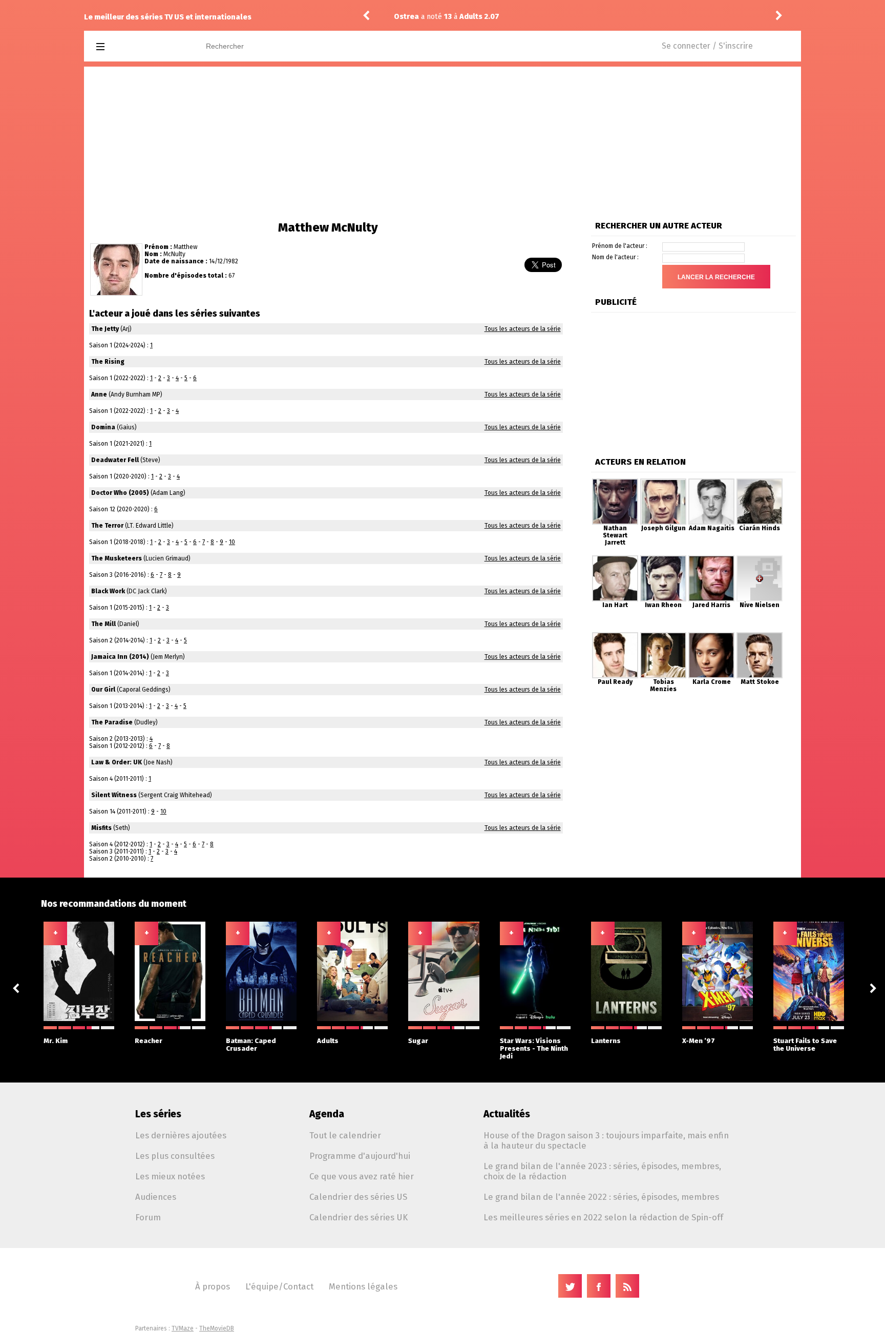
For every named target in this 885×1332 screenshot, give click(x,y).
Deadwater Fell (115, 460)
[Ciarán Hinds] (759, 482)
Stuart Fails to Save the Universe (805, 1044)
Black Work (108, 591)
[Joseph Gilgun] (663, 482)
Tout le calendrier (345, 1135)
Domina (103, 427)
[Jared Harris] (711, 559)
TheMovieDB (216, 1328)
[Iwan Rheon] (663, 559)
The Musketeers (116, 558)
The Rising (107, 361)
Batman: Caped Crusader (251, 1044)
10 (232, 542)
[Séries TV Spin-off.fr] (141, 46)
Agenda (326, 1114)
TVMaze (183, 1328)
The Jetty (105, 328)
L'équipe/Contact (279, 1286)
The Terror (107, 525)
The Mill (103, 624)
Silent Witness (114, 795)
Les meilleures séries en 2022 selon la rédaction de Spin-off (603, 1217)
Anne (99, 394)
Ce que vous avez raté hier (361, 1176)
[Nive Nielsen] (759, 559)
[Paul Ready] (615, 635)
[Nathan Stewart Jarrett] (615, 482)
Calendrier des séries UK (358, 1217)
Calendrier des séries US (358, 1197)
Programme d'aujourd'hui (359, 1156)
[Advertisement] (442, 143)
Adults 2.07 (409, 16)
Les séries (158, 1114)
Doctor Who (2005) (120, 492)
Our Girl (103, 689)
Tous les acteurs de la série (522, 328)
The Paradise (112, 722)
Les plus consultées (175, 1156)
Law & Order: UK (116, 762)
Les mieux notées (170, 1176)
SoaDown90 (701, 16)
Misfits (101, 827)
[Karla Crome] (711, 635)
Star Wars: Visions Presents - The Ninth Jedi (534, 1048)
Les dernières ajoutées (180, 1135)
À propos (212, 1286)
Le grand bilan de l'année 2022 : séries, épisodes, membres (601, 1197)
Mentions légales (363, 1286)
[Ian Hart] (615, 559)
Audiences (155, 1197)
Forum (148, 1217)
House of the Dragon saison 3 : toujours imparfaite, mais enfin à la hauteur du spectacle (606, 1140)
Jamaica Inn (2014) (120, 656)
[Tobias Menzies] (663, 635)
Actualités (506, 1114)
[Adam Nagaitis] (711, 482)
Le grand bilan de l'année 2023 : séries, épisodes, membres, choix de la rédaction (602, 1171)
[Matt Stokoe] (759, 635)
